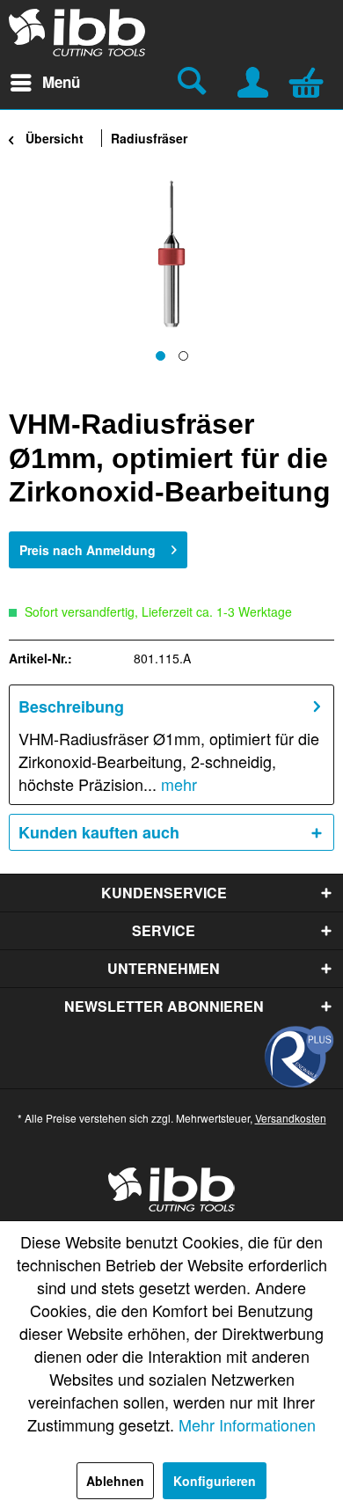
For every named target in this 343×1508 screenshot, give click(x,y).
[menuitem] (44, 82)
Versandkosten (290, 1117)
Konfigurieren (214, 1481)
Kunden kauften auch (98, 832)
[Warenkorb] (310, 80)
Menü (61, 81)
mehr (177, 783)
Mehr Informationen (247, 1424)
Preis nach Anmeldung (87, 550)
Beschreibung (71, 706)
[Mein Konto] (254, 80)
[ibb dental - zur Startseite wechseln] (77, 32)
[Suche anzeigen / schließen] (194, 82)
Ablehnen (115, 1481)
